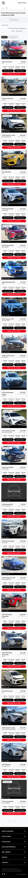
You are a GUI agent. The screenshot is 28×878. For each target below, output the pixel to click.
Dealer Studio (23, 874)
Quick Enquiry (20, 70)
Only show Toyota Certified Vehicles (18, 28)
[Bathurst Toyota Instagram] (5, 874)
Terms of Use (7, 871)
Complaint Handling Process (15, 871)
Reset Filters (4, 37)
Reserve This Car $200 (14, 74)
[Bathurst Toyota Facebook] (3, 874)
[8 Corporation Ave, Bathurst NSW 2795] (6, 8)
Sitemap (17, 870)
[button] (24, 8)
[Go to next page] (18, 821)
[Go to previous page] (9, 821)
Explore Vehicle (8, 70)
